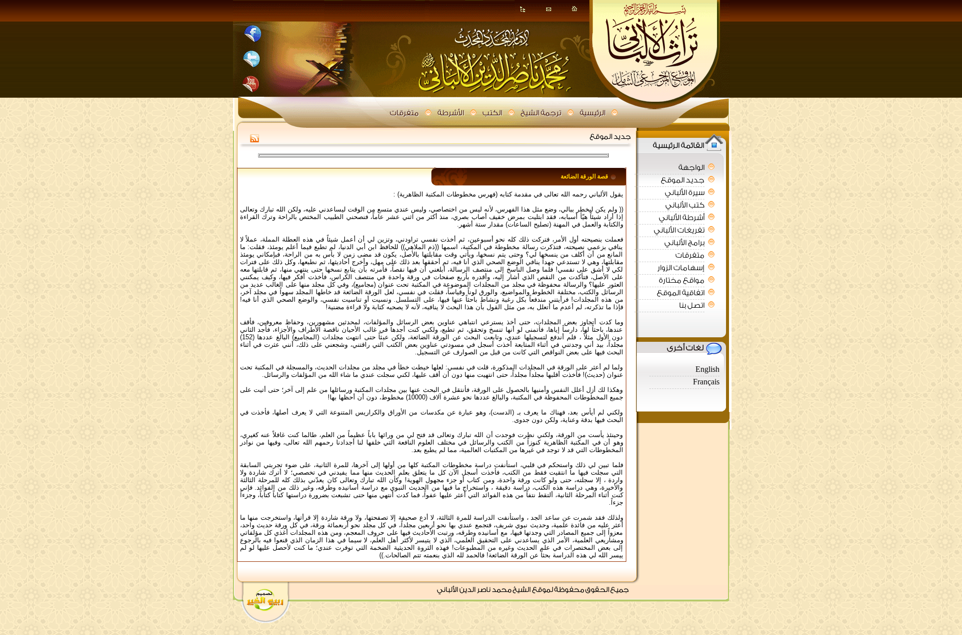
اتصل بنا (691, 305)
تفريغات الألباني (679, 230)
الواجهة (691, 167)
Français (706, 382)
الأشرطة (450, 113)
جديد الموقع (682, 180)
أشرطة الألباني (681, 218)
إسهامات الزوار (680, 268)
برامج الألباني (684, 243)
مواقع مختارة (681, 280)
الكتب (492, 113)
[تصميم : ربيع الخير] (267, 600)
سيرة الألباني (684, 192)
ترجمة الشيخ (541, 113)
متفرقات (404, 113)
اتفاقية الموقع (680, 293)
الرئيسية (592, 113)
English (707, 369)
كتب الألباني (684, 205)
